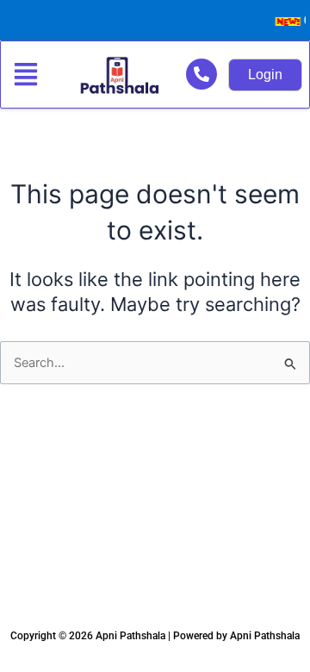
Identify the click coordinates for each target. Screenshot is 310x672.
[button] (28, 75)
